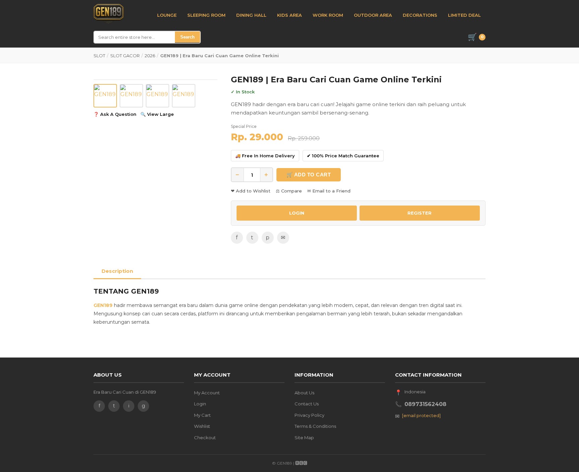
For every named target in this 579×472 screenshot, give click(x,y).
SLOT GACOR (125, 55)
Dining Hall (251, 15)
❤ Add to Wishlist (250, 190)
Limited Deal (464, 15)
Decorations (420, 15)
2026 (150, 55)
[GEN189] (108, 14)
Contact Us (307, 403)
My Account (207, 392)
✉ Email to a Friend (328, 190)
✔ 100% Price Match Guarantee (343, 155)
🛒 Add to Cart (308, 174)
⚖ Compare (289, 190)
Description (117, 271)
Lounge (167, 15)
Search (187, 37)
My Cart (202, 415)
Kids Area (289, 15)
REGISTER (419, 213)
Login (200, 403)
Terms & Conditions (315, 426)
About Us (304, 392)
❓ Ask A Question (114, 114)
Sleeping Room (206, 15)
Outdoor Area (373, 15)
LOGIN (296, 213)
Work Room (328, 15)
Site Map (304, 437)
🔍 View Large (157, 114)
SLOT (99, 55)
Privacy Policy (309, 415)
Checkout (205, 437)
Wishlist (202, 426)
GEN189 (103, 305)
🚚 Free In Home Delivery (265, 155)
